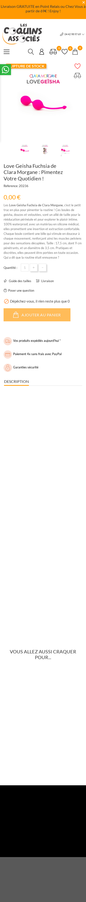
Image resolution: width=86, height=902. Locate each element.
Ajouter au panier (41, 315)
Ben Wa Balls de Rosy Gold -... (42, 743)
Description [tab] (16, 381)
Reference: (11, 186)
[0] (53, 51)
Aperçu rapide (20, 733)
